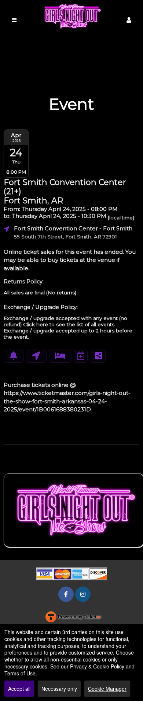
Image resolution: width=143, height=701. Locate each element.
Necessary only (59, 688)
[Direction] (36, 356)
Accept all (19, 688)
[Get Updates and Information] (13, 356)
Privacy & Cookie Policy (97, 666)
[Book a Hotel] (60, 356)
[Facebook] (66, 594)
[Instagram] (82, 594)
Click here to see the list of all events (68, 324)
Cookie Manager (107, 688)
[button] (129, 20)
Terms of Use (20, 673)
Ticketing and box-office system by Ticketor (73, 618)
